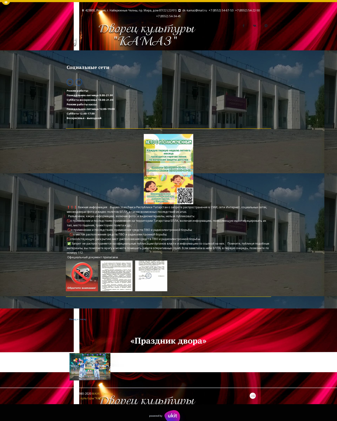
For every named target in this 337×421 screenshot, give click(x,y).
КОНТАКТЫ (129, 43)
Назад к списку (77, 319)
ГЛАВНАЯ (41, 43)
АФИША (79, 43)
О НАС (59, 43)
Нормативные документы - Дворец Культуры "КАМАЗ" (209, 43)
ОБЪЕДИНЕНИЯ (103, 43)
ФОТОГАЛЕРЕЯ (154, 43)
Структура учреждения (270, 43)
